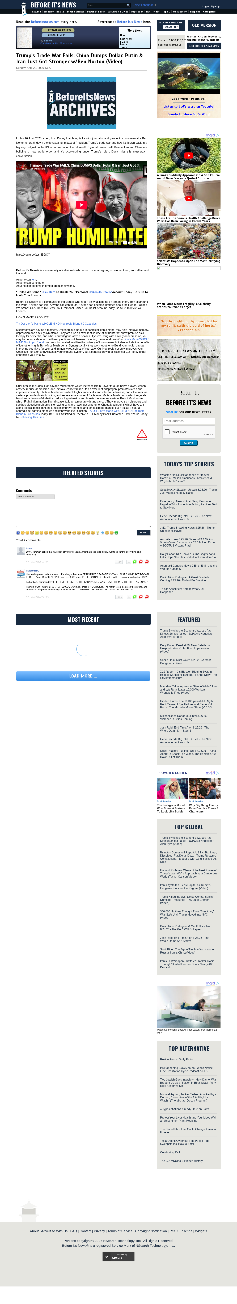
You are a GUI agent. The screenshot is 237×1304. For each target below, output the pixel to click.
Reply (118, 562)
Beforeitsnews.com (45, 22)
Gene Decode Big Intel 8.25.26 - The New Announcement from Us (185, 518)
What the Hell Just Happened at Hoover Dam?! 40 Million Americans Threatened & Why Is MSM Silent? (186, 478)
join (34, 279)
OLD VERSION (204, 25)
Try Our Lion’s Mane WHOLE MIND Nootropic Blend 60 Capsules (56, 323)
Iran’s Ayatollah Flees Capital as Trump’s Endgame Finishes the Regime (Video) (185, 887)
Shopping (195, 11)
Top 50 (166, 11)
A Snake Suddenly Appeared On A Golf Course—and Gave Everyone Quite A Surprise (188, 176)
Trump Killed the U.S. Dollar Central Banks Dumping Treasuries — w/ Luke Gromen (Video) (186, 899)
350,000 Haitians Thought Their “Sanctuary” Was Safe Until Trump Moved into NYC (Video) (187, 914)
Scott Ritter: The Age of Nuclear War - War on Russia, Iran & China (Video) (187, 951)
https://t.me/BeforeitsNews (176, 369)
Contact (85, 1231)
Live (148, 11)
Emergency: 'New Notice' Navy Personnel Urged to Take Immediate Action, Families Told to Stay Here (188, 504)
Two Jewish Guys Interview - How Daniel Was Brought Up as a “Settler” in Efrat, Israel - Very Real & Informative (188, 1082)
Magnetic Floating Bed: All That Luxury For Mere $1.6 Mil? (187, 1031)
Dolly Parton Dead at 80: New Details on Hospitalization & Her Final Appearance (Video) (185, 648)
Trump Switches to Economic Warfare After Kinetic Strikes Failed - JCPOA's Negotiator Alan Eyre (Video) (186, 633)
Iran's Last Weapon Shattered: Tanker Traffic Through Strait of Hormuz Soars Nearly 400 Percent (187, 964)
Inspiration (137, 11)
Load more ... (83, 676)
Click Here (48, 292)
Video (156, 11)
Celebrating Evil (170, 1152)
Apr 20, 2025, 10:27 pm (37, 597)
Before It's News (53, 4)
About (34, 1231)
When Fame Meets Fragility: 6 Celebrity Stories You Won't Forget (184, 305)
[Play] (189, 74)
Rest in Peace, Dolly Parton (177, 1059)
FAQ (73, 1231)
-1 (129, 562)
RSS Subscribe (181, 1231)
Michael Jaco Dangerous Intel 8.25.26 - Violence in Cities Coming (184, 717)
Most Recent (180, 11)
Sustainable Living (118, 11)
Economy (49, 11)
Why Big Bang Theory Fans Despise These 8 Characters (203, 808)
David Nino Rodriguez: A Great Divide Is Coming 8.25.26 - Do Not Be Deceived (184, 579)
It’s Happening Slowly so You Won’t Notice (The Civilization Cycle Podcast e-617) (186, 1069)
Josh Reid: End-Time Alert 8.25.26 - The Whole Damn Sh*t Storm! (184, 729)
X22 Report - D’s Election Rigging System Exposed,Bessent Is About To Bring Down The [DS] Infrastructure (188, 674)
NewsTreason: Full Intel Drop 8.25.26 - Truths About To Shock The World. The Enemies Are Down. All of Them (188, 754)
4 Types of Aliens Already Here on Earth (184, 1109)
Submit (188, 443)
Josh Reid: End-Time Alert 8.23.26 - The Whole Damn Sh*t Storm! (184, 939)
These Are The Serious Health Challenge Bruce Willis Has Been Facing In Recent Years (188, 219)
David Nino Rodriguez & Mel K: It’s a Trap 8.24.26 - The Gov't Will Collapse (185, 928)
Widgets (201, 1231)
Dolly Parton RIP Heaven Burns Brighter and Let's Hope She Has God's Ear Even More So (188, 556)
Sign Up (215, 6)
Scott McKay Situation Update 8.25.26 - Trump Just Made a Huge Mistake (188, 491)
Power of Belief (96, 11)
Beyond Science (75, 11)
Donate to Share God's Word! (188, 114)
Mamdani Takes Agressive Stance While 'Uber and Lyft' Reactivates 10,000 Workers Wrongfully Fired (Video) (188, 689)
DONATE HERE (170, 27)
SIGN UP (172, 412)
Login (205, 6)
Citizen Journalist (100, 292)
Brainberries (164, 801)
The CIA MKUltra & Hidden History (181, 1160)
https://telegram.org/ (205, 357)
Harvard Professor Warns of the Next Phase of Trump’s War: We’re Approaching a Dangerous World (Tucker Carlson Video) (188, 873)
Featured (36, 11)
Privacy (99, 1231)
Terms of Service (120, 1231)
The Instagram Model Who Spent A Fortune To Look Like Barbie (171, 808)
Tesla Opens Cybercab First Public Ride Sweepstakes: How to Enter (184, 1142)
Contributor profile (49, 43)
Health (60, 11)
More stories (66, 43)
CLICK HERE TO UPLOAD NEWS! (203, 46)
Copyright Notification (151, 1231)
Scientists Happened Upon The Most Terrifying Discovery (188, 262)
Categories (209, 11)
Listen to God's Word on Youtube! (188, 106)
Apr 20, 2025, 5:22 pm (37, 562)
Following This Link (32, 417)
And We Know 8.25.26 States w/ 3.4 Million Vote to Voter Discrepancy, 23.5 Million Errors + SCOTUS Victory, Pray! (187, 542)
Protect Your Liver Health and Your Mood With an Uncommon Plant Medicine (188, 1119)
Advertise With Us (54, 1231)
